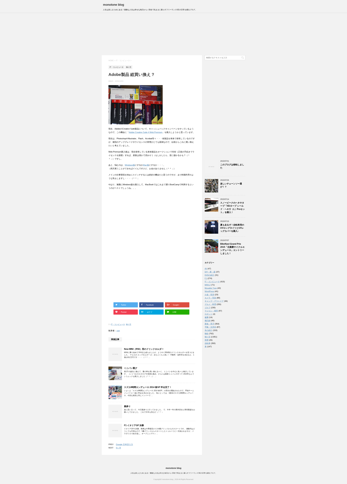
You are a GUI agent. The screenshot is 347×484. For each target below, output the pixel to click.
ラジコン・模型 (211, 311)
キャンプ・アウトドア (214, 301)
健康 (206, 317)
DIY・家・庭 (210, 272)
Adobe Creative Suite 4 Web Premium (145, 132)
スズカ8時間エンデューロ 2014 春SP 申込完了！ (148, 387)
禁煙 (206, 340)
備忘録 (207, 320)
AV (206, 269)
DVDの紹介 (209, 275)
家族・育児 (209, 324)
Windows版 (130, 165)
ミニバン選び (130, 368)
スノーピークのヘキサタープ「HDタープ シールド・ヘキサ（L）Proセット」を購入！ (232, 207)
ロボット (208, 314)
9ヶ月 (118, 448)
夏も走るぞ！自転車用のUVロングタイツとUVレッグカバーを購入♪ (232, 228)
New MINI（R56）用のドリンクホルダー (144, 349)
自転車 (207, 343)
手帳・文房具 (210, 327)
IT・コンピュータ (118, 324)
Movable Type (211, 288)
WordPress (209, 291)
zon (118, 330)
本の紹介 (208, 330)
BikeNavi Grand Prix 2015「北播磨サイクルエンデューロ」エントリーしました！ (232, 249)
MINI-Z (208, 285)
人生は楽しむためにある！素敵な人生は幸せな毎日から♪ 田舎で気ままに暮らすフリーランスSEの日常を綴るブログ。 (173, 473)
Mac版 (146, 165)
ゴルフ (207, 307)
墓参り (127, 406)
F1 (206, 278)
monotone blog (113, 4)
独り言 (128, 324)
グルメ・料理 (210, 304)
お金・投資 (209, 294)
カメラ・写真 (210, 298)
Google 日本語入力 (124, 444)
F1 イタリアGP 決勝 (134, 425)
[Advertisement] (173, 34)
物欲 (206, 333)
